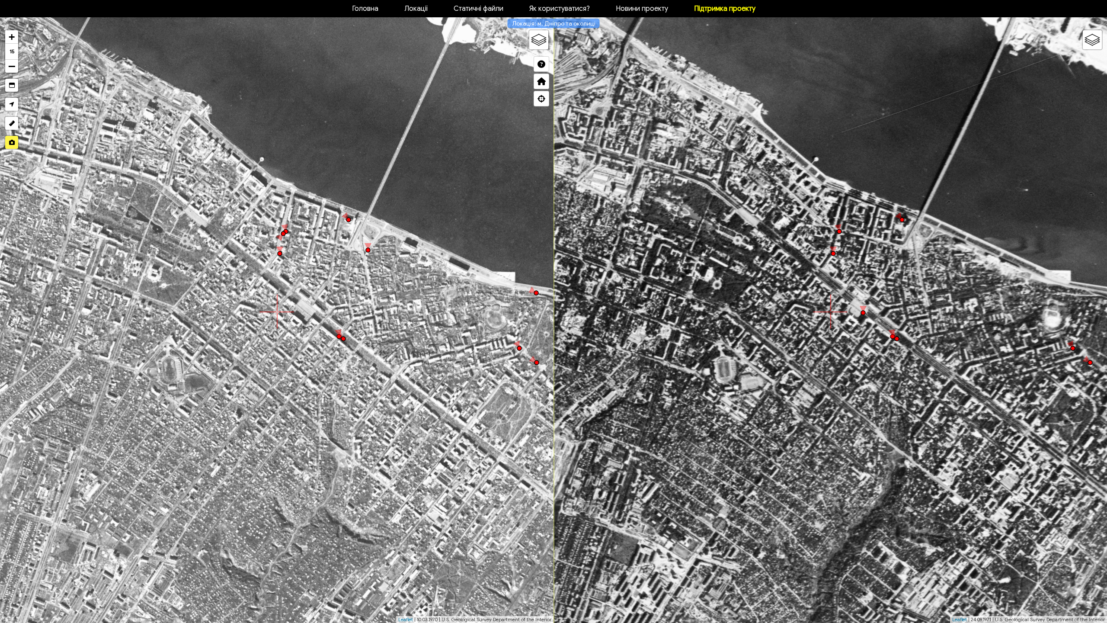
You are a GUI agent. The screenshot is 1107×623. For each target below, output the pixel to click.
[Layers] (538, 39)
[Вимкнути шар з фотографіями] (11, 142)
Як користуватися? (559, 8)
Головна (365, 8)
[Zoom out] (11, 66)
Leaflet (405, 620)
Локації (416, 8)
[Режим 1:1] (11, 85)
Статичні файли (478, 8)
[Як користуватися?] (541, 64)
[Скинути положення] (541, 81)
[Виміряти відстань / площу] (11, 123)
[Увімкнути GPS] (11, 104)
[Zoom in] (11, 37)
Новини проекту (642, 8)
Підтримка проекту (724, 8)
